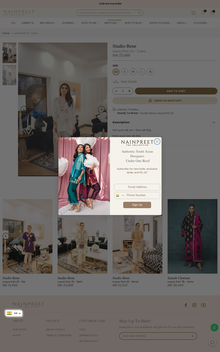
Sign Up (137, 204)
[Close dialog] (157, 142)
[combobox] (119, 195)
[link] (137, 143)
